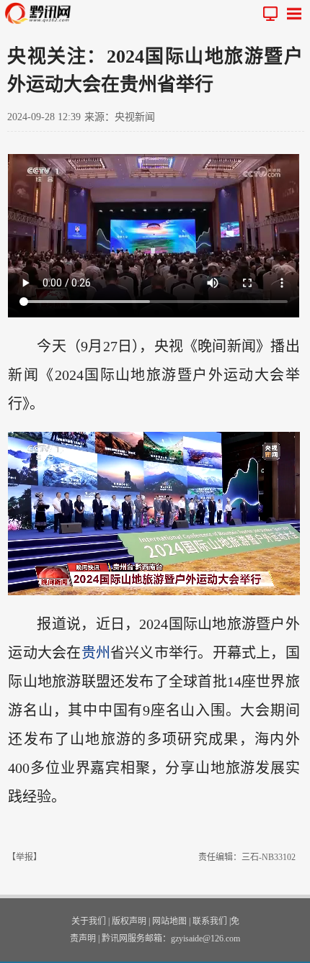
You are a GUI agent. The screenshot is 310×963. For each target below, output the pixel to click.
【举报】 (24, 857)
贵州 (95, 653)
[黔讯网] (41, 13)
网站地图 (169, 921)
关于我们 (88, 921)
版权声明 (129, 921)
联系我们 (209, 921)
